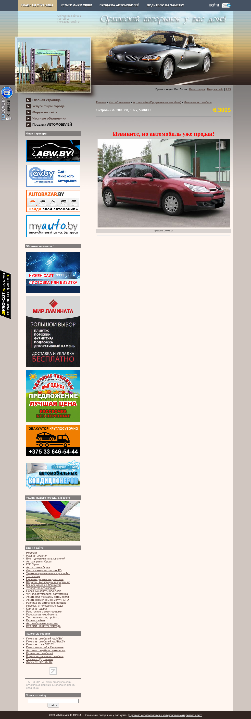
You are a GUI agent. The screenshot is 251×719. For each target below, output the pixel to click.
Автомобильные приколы (42, 623)
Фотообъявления (119, 102)
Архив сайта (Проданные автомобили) (157, 102)
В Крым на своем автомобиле (44, 656)
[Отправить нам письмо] (226, 7)
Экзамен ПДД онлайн (39, 659)
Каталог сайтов (35, 620)
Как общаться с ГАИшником (43, 585)
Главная (101, 102)
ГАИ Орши (32, 564)
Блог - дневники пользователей (45, 558)
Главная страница (37, 5)
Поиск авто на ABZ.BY (40, 644)
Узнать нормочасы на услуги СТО (47, 599)
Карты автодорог (36, 608)
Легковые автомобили (198, 102)
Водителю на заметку (165, 5)
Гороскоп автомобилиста (41, 614)
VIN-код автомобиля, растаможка (47, 593)
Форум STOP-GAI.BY (39, 662)
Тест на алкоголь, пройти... (43, 617)
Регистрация (197, 89)
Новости (31, 552)
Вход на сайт (215, 89)
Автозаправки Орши (38, 561)
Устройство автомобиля (41, 587)
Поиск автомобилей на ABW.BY (45, 641)
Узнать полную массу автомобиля (47, 596)
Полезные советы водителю (43, 590)
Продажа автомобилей (119, 5)
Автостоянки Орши (38, 567)
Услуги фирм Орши (76, 5)
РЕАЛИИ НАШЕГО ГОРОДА (43, 626)
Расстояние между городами (44, 611)
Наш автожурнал (36, 555)
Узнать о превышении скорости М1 (48, 573)
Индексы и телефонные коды (44, 605)
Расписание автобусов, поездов (46, 602)
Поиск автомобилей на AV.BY (44, 638)
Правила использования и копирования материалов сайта (165, 715)
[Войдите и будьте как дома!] (215, 7)
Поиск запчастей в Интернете (44, 647)
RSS (228, 89)
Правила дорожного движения (44, 579)
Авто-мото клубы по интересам (45, 650)
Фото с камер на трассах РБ (44, 570)
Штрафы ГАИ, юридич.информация (48, 582)
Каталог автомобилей (39, 653)
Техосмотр (33, 576)
